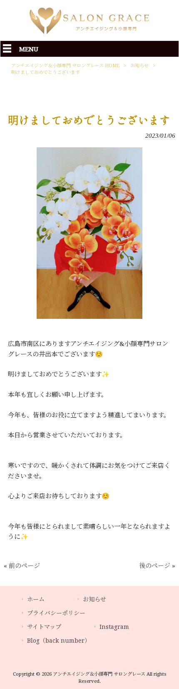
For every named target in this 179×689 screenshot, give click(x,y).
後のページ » (157, 566)
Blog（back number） (58, 640)
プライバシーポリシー (56, 613)
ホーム (36, 599)
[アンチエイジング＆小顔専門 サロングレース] (89, 35)
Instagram (114, 626)
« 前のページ (22, 566)
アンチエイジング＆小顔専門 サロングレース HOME (65, 65)
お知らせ (139, 65)
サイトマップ (44, 626)
